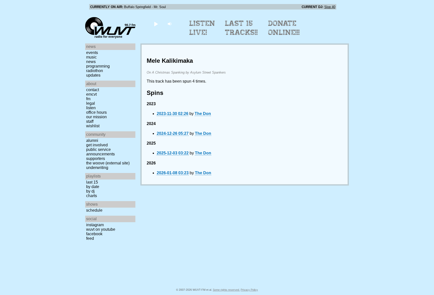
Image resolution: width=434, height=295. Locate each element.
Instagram (95, 225)
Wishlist (92, 126)
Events (92, 52)
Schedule (94, 210)
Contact (92, 90)
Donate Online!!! (284, 28)
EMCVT (91, 94)
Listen (91, 108)
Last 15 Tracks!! (241, 28)
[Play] (155, 23)
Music (91, 57)
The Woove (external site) (108, 163)
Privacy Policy (249, 289)
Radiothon (94, 71)
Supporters (95, 158)
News (91, 62)
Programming (98, 66)
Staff (89, 121)
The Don (203, 113)
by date (92, 187)
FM (88, 99)
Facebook (94, 234)
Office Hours (96, 112)
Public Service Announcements (100, 151)
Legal (90, 103)
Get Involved (97, 145)
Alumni (92, 140)
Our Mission (96, 117)
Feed (90, 238)
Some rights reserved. (226, 289)
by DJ (90, 191)
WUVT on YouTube (100, 229)
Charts (91, 196)
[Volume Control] (170, 23)
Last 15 (92, 182)
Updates (93, 75)
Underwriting (97, 167)
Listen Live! (202, 28)
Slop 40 (329, 7)
